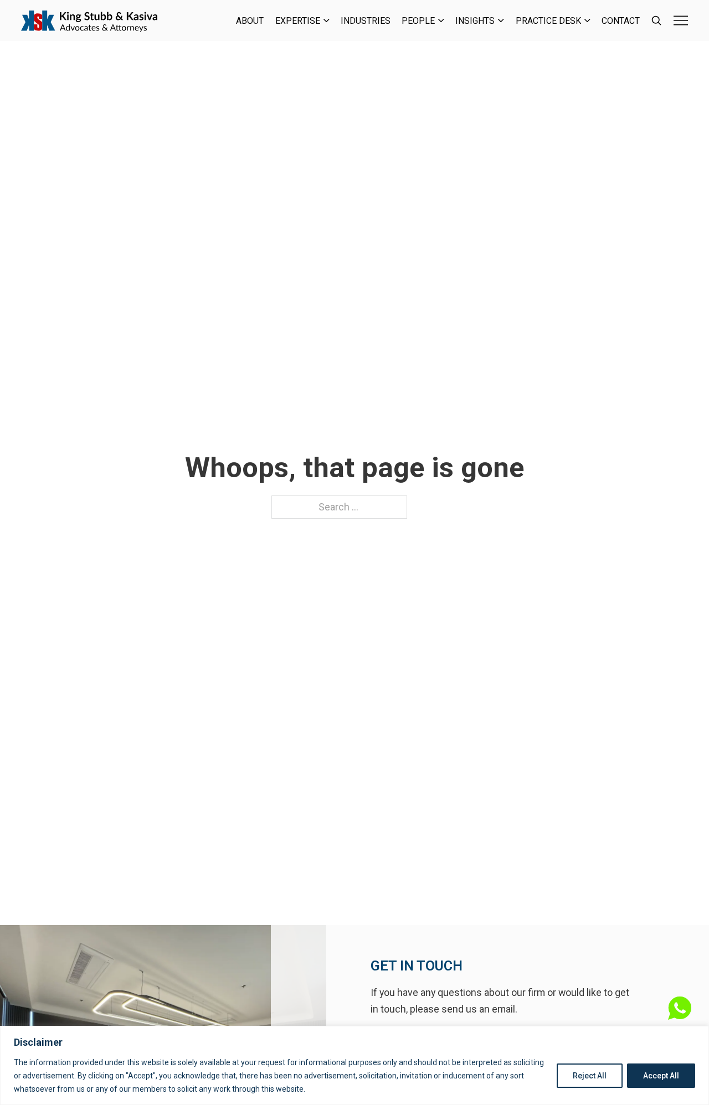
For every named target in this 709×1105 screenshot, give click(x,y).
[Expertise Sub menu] (326, 20)
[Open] (681, 20)
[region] (354, 1065)
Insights (475, 21)
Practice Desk (548, 21)
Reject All (590, 1075)
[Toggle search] (656, 20)
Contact (621, 21)
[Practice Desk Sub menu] (587, 20)
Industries (366, 21)
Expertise (297, 21)
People (418, 21)
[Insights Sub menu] (501, 20)
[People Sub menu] (441, 20)
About (250, 21)
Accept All (661, 1075)
